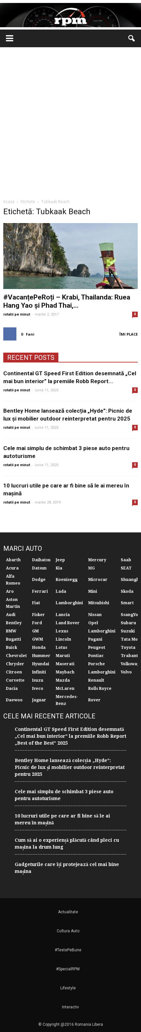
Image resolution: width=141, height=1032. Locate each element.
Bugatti (13, 639)
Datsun (39, 568)
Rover (94, 700)
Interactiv (70, 1007)
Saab (126, 560)
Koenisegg (66, 579)
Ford (37, 623)
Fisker (38, 614)
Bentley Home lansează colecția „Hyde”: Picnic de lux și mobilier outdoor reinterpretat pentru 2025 (70, 767)
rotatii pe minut (16, 314)
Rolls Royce (99, 688)
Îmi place (128, 334)
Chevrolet (16, 655)
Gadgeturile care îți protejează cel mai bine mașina (67, 868)
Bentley (14, 623)
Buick (11, 647)
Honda (39, 647)
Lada (61, 591)
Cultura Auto (68, 931)
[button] (132, 38)
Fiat (36, 603)
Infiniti (39, 672)
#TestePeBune (68, 950)
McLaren (65, 688)
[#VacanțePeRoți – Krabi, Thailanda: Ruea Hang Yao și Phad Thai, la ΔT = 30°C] (70, 256)
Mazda (63, 680)
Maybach (65, 672)
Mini (92, 591)
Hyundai (40, 664)
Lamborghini (69, 603)
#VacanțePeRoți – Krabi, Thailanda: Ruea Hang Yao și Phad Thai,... (66, 301)
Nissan (95, 614)
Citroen (14, 672)
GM (35, 631)
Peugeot (96, 647)
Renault (96, 680)
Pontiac (96, 655)
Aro (10, 591)
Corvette (15, 680)
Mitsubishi (98, 603)
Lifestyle (68, 988)
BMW (11, 631)
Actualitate (68, 912)
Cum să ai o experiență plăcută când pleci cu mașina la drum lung (67, 843)
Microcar (98, 579)
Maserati (65, 664)
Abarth (13, 560)
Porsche (96, 664)
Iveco (37, 688)
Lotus (61, 647)
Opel (93, 623)
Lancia (63, 614)
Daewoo (14, 700)
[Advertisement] (70, 121)
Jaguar (39, 700)
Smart (127, 603)
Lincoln (63, 639)
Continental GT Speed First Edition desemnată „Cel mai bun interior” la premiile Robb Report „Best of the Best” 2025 (70, 736)
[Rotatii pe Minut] (70, 15)
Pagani (95, 639)
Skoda (127, 591)
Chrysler (15, 664)
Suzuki (128, 631)
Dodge (39, 579)
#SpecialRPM (68, 969)
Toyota (128, 647)
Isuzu (37, 680)
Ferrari (40, 591)
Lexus (62, 631)
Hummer (41, 655)
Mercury (97, 560)
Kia (59, 568)
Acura (12, 568)
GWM (37, 639)
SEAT (126, 568)
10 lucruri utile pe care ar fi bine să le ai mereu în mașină (62, 819)
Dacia (12, 688)
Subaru (128, 623)
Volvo (126, 672)
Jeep (60, 560)
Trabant (129, 655)
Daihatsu (41, 560)
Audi (10, 614)
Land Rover (68, 623)
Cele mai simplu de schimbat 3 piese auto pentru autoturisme (64, 795)
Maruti (63, 655)
